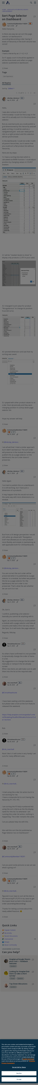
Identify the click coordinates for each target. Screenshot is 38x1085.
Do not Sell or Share (19, 1067)
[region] (19, 1061)
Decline (19, 1073)
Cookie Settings (28, 1059)
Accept (19, 1079)
